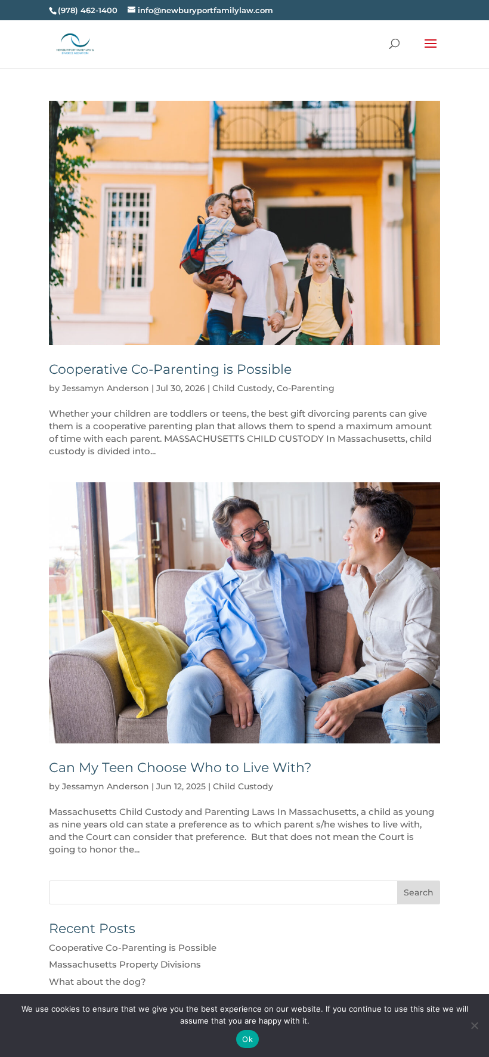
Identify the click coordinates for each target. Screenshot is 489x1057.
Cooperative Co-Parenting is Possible (170, 369)
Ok (247, 1039)
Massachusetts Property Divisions (125, 964)
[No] (474, 1025)
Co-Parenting (306, 388)
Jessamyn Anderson (105, 388)
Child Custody (242, 388)
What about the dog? (97, 981)
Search (419, 892)
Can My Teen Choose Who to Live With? (180, 768)
